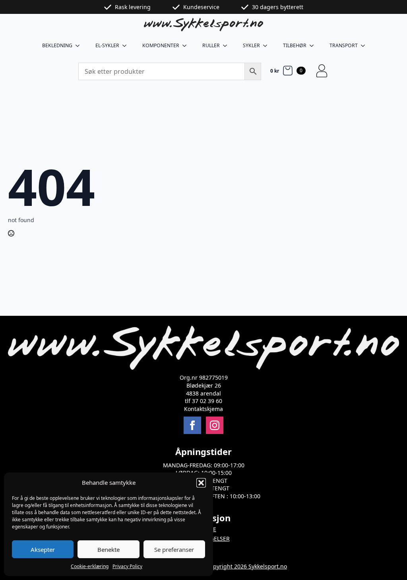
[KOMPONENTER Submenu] (186, 45)
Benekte (108, 549)
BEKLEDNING (57, 45)
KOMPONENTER (160, 45)
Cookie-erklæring (90, 566)
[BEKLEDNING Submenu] (79, 45)
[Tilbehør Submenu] (314, 45)
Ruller (211, 45)
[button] (201, 483)
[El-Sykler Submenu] (126, 45)
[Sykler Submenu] (267, 45)
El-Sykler (107, 45)
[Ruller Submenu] (227, 45)
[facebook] (192, 425)
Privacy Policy (127, 566)
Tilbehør (294, 45)
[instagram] (214, 425)
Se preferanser (174, 549)
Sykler (251, 45)
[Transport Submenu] (365, 45)
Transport (343, 45)
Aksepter (43, 549)
